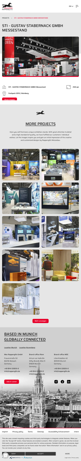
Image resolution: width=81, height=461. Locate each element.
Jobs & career (11, 381)
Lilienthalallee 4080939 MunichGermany (61, 361)
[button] (77, 6)
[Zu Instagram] (56, 381)
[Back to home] (7, 6)
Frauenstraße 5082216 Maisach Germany (11, 361)
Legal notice (68, 457)
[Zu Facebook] (62, 381)
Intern (76, 431)
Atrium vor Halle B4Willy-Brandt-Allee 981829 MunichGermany (37, 362)
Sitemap (40, 431)
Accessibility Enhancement (58, 431)
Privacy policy (17, 431)
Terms (30, 431)
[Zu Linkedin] (69, 381)
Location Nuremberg (27, 347)
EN (70, 6)
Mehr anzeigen (40, 321)
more (67, 454)
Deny (13, 454)
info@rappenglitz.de (12, 371)
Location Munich (10, 347)
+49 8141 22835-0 (11, 368)
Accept (40, 454)
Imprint (5, 431)
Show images (9, 99)
